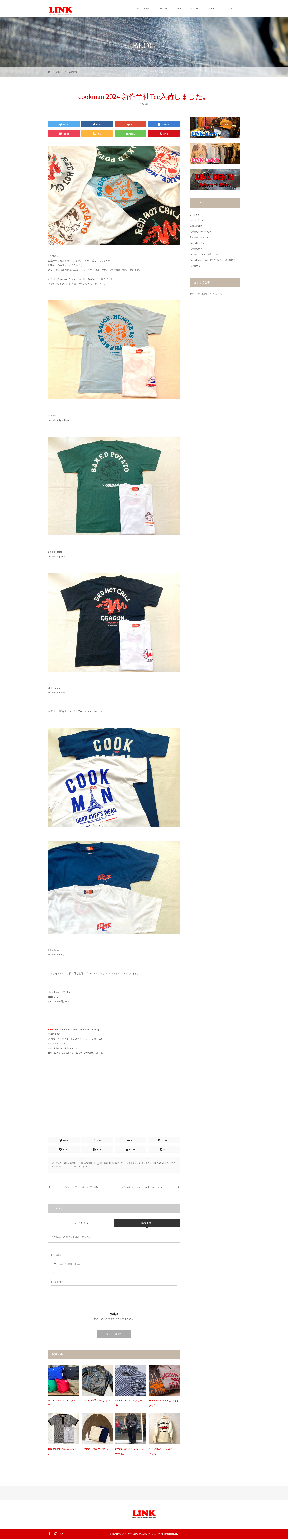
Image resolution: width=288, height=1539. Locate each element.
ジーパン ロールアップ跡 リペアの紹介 (78, 1187)
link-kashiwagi (69, 1163)
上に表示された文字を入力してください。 (114, 1319)
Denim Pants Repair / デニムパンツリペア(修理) (211, 260)
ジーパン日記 (196, 220)
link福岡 (116, 1163)
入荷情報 (144, 104)
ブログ (193, 215)
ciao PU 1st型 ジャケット (96, 1400)
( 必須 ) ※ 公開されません (65, 1264)
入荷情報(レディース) (199, 237)
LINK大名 (166, 1163)
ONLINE (194, 8)
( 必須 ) (56, 1255)
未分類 (193, 266)
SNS (178, 8)
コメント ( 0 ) (146, 1223)
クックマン (147, 1163)
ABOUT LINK (143, 8)
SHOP (211, 8)
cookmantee (106, 1163)
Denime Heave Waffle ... (95, 1448)
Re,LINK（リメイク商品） (202, 254)
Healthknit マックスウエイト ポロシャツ (141, 1187)
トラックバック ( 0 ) (81, 1223)
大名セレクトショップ (131, 1163)
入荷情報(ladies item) (199, 232)
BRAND (163, 8)
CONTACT (229, 8)
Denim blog (195, 243)
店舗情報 (194, 226)
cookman (157, 1163)
